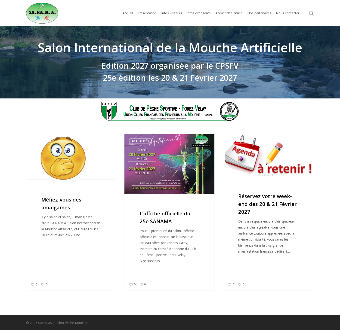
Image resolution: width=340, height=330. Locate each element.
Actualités (42, 141)
